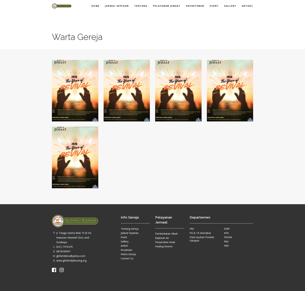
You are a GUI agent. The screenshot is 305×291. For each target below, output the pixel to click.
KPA (226, 233)
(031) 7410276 (64, 246)
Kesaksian (126, 250)
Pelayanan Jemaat (167, 5)
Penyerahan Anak (165, 242)
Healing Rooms (164, 246)
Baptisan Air (162, 238)
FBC (192, 228)
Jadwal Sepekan (117, 5)
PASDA (228, 237)
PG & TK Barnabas (200, 233)
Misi (226, 241)
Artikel (247, 5)
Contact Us (127, 258)
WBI (226, 245)
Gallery (230, 5)
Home (95, 5)
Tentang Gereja (130, 228)
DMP (227, 228)
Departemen (195, 5)
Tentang (140, 5)
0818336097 (63, 251)
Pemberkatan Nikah (166, 233)
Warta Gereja (128, 254)
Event (214, 5)
